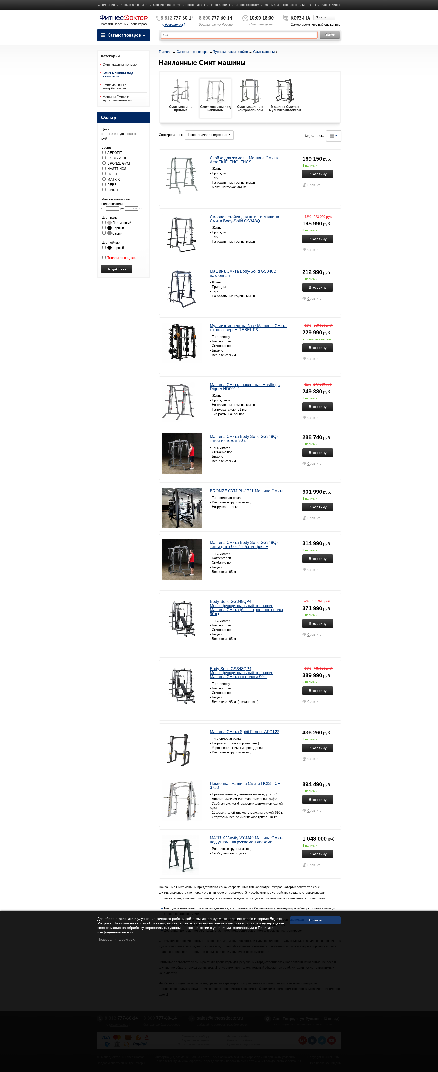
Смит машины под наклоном (118, 74)
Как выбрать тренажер (280, 5)
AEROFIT (114, 153)
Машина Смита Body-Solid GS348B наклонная (243, 273)
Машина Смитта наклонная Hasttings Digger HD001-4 (245, 387)
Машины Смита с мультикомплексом (117, 98)
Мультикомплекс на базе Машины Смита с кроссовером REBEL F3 (248, 328)
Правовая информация (116, 939)
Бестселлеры (195, 5)
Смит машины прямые (120, 64)
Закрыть (429, 1069)
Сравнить (314, 185)
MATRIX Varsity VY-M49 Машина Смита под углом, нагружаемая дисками (247, 840)
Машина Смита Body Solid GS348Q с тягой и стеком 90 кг (244, 438)
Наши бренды (220, 5)
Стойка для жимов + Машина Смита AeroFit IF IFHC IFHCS (244, 160)
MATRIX (113, 179)
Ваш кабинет (330, 5)
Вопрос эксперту (247, 5)
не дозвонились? (173, 24)
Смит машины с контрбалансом (115, 86)
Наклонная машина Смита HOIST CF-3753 (245, 785)
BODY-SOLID (117, 158)
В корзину (318, 174)
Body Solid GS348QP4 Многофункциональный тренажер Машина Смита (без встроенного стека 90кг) (246, 607)
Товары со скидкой (121, 258)
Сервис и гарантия (166, 5)
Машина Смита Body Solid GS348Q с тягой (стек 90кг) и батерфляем (244, 544)
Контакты (309, 5)
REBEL (112, 185)
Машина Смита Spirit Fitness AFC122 (244, 732)
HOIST (112, 174)
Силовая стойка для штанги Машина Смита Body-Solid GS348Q (244, 219)
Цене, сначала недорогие (209, 135)
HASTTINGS (116, 169)
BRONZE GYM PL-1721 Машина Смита (247, 491)
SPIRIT (112, 190)
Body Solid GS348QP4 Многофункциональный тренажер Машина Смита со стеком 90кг (241, 673)
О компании (106, 5)
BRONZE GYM (118, 163)
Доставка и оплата (134, 5)
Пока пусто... (324, 17)
